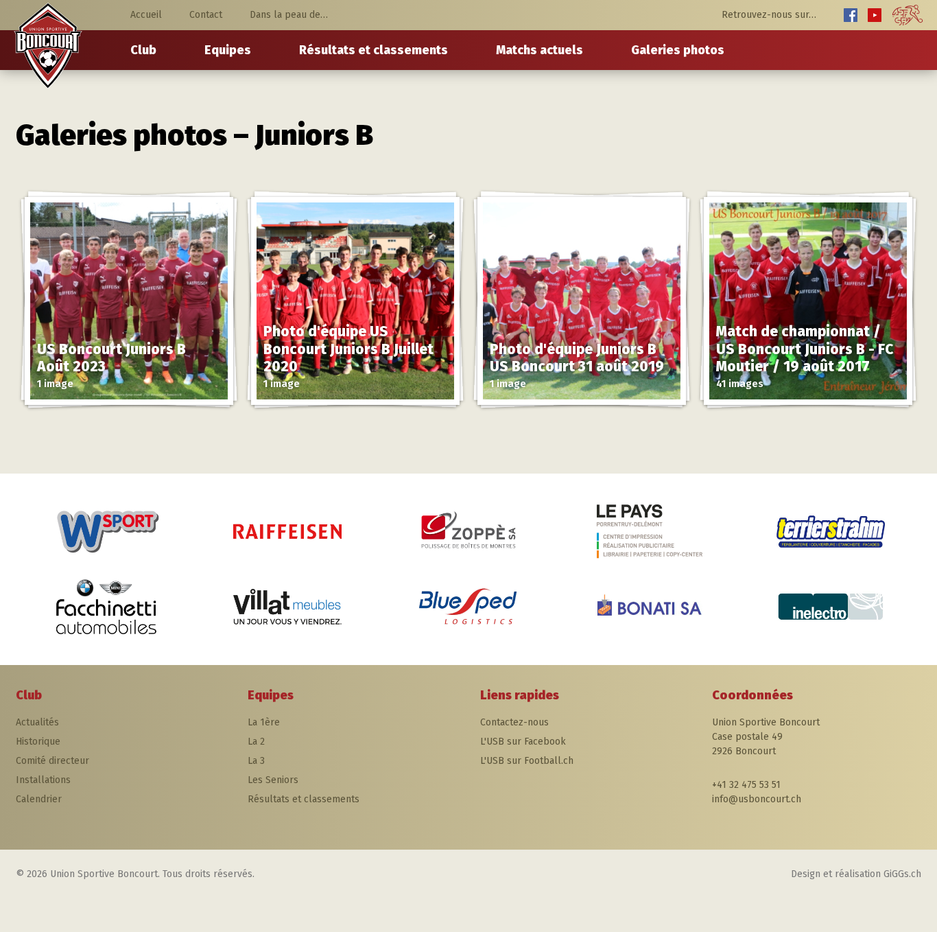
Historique (38, 741)
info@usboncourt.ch (756, 799)
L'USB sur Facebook (523, 741)
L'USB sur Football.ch (526, 761)
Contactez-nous (514, 722)
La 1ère (264, 722)
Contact (205, 15)
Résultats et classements (373, 50)
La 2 (256, 741)
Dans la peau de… (289, 15)
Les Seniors (273, 780)
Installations (43, 780)
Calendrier (39, 799)
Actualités (37, 722)
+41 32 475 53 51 (746, 785)
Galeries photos (677, 50)
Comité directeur (52, 761)
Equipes (227, 50)
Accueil (146, 15)
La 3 (256, 761)
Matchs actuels (539, 50)
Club (143, 50)
